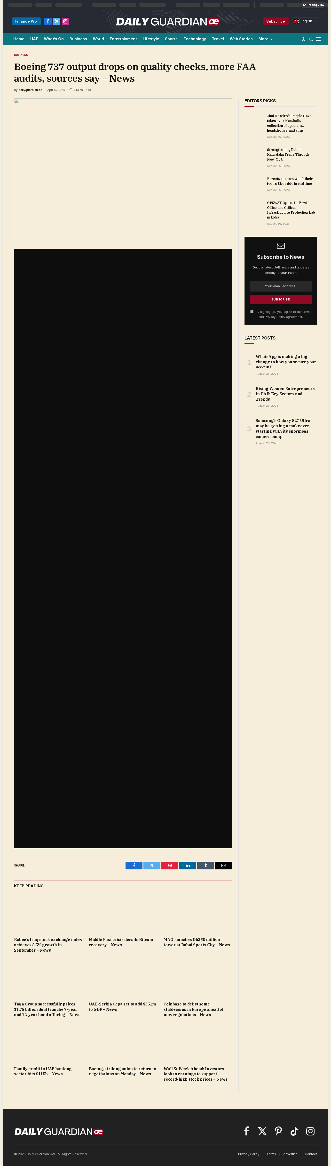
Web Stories (241, 38)
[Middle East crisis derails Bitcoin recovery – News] (123, 914)
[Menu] (318, 38)
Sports (171, 38)
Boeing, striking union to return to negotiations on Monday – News (122, 1071)
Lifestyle (151, 38)
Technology (194, 38)
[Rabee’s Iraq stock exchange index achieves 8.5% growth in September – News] (48, 914)
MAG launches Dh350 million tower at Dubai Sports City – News (197, 942)
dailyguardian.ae (30, 90)
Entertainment (123, 38)
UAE (34, 38)
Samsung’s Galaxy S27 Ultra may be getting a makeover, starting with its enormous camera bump (283, 428)
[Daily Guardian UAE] (167, 21)
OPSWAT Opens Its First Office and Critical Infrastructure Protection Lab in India (291, 210)
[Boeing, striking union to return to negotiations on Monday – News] (123, 1043)
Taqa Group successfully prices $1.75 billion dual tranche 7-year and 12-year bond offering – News (47, 1009)
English (305, 21)
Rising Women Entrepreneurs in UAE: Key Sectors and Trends (285, 394)
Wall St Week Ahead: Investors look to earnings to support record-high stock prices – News (196, 1074)
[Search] (311, 38)
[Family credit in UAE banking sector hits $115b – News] (48, 1043)
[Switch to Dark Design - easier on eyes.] (303, 39)
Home (18, 38)
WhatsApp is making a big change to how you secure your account (286, 362)
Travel (218, 38)
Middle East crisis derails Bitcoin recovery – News (121, 942)
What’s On (54, 38)
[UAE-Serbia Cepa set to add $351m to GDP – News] (123, 978)
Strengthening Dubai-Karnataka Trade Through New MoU (288, 154)
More (263, 38)
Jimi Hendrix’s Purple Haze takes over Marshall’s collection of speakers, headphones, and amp (289, 123)
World (98, 38)
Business (78, 38)
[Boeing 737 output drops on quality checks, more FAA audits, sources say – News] (123, 169)
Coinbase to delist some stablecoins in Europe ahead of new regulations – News (193, 1009)
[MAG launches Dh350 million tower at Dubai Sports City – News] (198, 914)
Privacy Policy (275, 317)
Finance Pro (26, 21)
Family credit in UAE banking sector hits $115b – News (43, 1071)
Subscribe (275, 21)
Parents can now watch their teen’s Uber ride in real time (290, 181)
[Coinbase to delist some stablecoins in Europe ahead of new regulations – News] (198, 978)
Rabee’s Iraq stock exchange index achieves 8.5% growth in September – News (48, 945)
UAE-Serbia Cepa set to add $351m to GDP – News (122, 1007)
